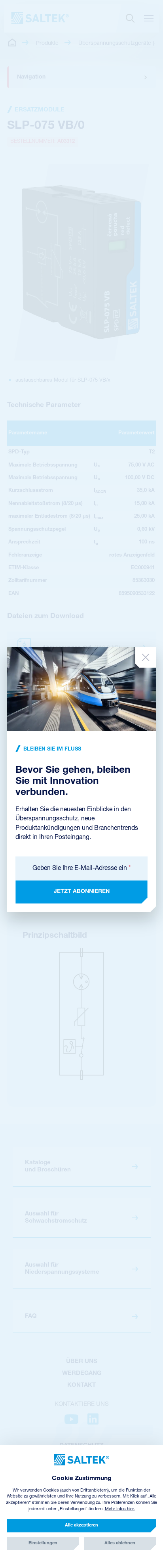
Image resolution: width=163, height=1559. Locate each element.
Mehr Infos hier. (120, 1509)
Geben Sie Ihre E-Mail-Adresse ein (81, 868)
